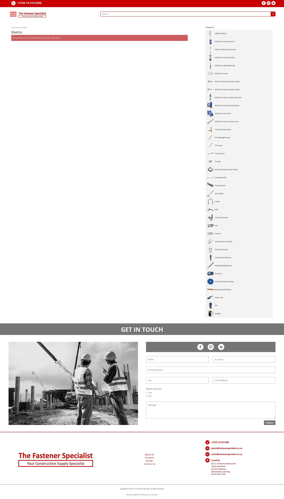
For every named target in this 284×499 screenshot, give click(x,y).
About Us (149, 454)
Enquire (269, 422)
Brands (19, 28)
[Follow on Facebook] (264, 3)
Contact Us (149, 464)
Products (149, 457)
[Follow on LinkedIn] (273, 3)
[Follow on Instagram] (269, 3)
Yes (150, 392)
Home (13, 28)
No (150, 396)
